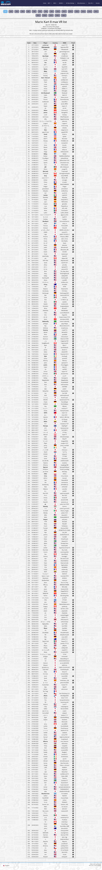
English (7, 865)
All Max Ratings (70, 3)
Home (44, 3)
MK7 (49, 3)
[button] (5, 11)
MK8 (54, 3)
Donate (98, 3)
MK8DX (61, 3)
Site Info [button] (90, 3)
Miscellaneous (81, 3)
